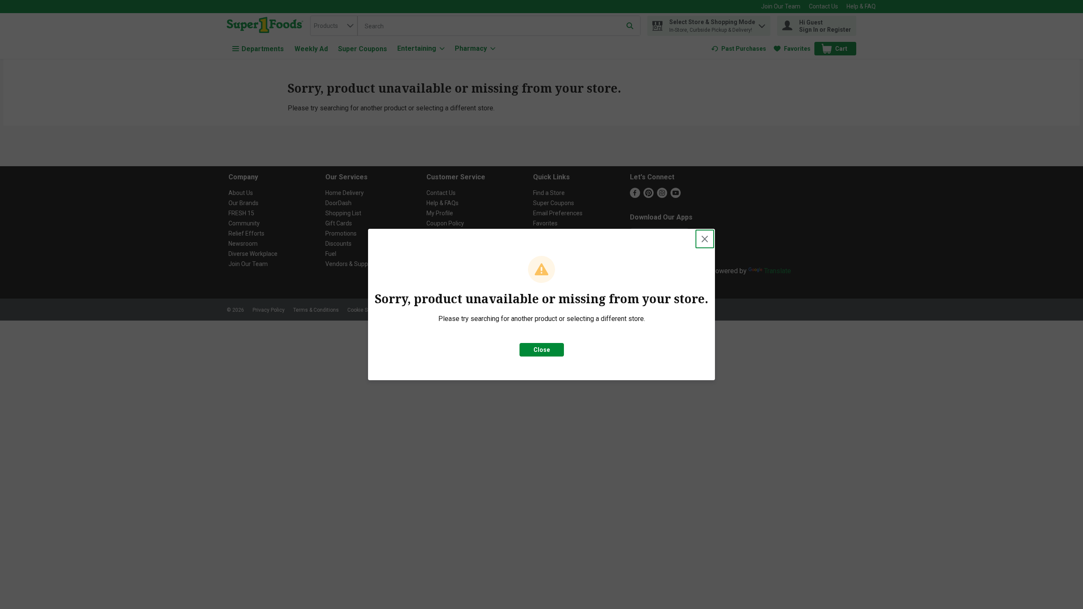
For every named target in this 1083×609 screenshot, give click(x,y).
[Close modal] (705, 239)
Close (541, 349)
